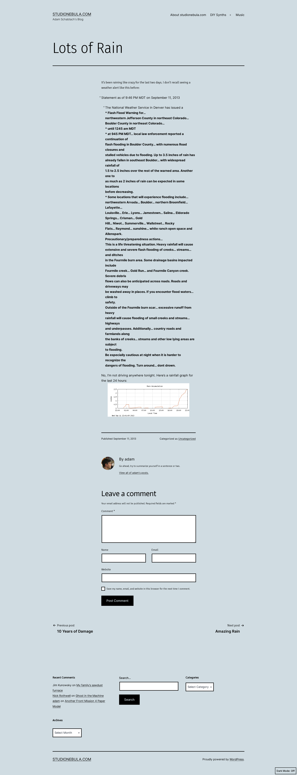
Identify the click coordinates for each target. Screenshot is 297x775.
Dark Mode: (283, 770)
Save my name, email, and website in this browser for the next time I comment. (148, 588)
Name (104, 549)
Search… (125, 677)
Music (240, 15)
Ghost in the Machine (90, 695)
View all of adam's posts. (133, 472)
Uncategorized (187, 438)
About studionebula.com (188, 15)
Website (106, 569)
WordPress (237, 759)
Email (154, 549)
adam (56, 701)
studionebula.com (72, 14)
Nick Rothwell (62, 695)
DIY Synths (218, 15)
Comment (108, 511)
